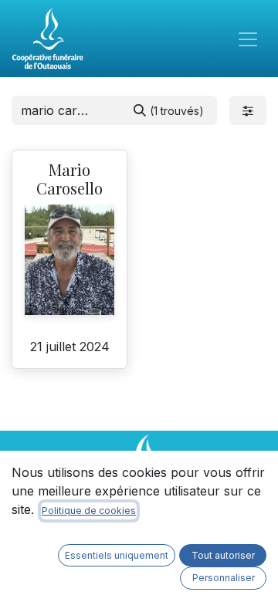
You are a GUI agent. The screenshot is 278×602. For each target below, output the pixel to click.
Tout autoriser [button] (223, 555)
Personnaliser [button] (223, 577)
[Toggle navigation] (247, 38)
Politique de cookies (89, 510)
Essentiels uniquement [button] (116, 555)
